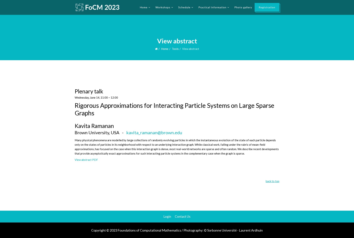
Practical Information (212, 7)
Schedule (184, 7)
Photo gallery (243, 7)
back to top (272, 181)
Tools (175, 48)
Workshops (162, 7)
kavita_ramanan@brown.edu (154, 132)
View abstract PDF (86, 159)
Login (167, 216)
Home (144, 7)
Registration (267, 7)
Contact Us (182, 216)
